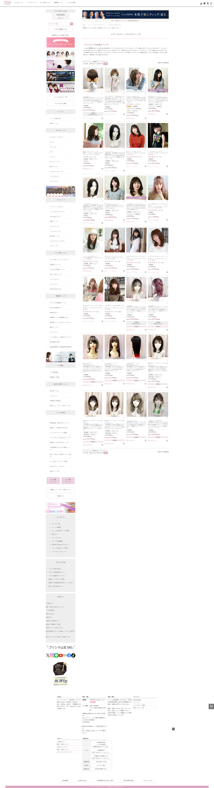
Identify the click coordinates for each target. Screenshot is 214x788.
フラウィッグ (54, 246)
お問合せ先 (85, 738)
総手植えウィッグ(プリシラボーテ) (60, 322)
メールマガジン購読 (139, 705)
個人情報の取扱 (128, 780)
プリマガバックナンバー (59, 551)
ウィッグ (89, 24)
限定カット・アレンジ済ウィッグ (60, 405)
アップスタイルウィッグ (57, 211)
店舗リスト (60, 496)
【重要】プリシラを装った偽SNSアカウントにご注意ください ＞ (102, 28)
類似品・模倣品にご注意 (53, 624)
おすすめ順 (85, 63)
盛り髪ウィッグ (54, 236)
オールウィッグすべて (56, 137)
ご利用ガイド (50, 603)
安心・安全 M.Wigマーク (55, 586)
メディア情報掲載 (57, 541)
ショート (52, 156)
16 (162, 262)
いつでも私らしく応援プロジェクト (60, 337)
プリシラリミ (54, 181)
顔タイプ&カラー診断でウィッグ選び (60, 455)
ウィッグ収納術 (56, 527)
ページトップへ (173, 729)
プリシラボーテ (54, 176)
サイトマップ (148, 780)
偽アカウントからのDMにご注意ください (58, 637)
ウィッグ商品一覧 (55, 118)
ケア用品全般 (54, 372)
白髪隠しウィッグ (55, 264)
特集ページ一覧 (54, 471)
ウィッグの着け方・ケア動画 (60, 530)
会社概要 (65, 780)
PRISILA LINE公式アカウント (61, 544)
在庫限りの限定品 (55, 400)
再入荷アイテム (54, 391)
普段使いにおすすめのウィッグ (59, 442)
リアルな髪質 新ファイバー (56, 575)
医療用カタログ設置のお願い (60, 35)
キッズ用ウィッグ (53, 480)
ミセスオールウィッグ (56, 171)
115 (119, 311)
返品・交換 (111, 696)
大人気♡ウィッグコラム (57, 466)
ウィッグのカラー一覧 (60, 97)
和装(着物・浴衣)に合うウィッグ (59, 423)
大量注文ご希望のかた (52, 620)
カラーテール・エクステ (57, 241)
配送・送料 (85, 696)
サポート (59, 738)
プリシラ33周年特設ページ (56, 572)
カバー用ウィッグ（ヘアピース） (60, 259)
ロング (52, 142)
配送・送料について (63, 744)
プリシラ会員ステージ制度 (60, 548)
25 (97, 311)
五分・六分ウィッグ (56, 274)
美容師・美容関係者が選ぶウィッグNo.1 (60, 582)
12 (139, 262)
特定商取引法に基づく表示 (105, 780)
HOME (84, 24)
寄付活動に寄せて (55, 342)
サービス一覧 (56, 523)
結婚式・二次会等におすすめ (58, 427)
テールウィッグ (54, 226)
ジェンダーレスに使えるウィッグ (60, 437)
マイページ (136, 696)
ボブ (51, 152)
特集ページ (55, 534)
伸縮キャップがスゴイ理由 (56, 579)
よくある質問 (50, 610)
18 (119, 261)
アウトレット (54, 396)
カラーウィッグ (54, 161)
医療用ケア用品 (54, 377)
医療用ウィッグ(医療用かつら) (59, 317)
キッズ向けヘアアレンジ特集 (58, 461)
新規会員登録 (61, 14)
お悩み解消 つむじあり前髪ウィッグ (60, 448)
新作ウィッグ (54, 123)
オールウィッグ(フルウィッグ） (99, 24)
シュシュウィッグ (55, 231)
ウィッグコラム (56, 537)
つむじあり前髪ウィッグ (57, 269)
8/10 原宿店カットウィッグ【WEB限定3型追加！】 (126, 20)
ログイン (60, 18)
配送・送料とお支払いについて (55, 607)
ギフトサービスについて (64, 752)
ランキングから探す (61, 103)
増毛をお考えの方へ (56, 289)
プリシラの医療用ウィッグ (58, 302)
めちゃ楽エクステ (55, 216)
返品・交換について (114, 710)
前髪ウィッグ (54, 221)
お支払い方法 (76, 706)
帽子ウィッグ (54, 166)
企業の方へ (49, 617)
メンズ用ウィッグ (68, 480)
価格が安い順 (92, 63)
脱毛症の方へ (54, 312)
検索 (71, 24)
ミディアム (53, 147)
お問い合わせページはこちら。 (101, 752)
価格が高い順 (100, 63)
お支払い (59, 696)
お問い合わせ (50, 614)
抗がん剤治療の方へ (56, 307)
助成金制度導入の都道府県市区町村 (60, 347)
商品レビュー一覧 (138, 707)
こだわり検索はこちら (60, 29)
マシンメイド (54, 284)
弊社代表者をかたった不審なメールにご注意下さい (60, 632)
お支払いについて (62, 747)
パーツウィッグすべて (56, 206)
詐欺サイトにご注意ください (54, 627)
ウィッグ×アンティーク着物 (58, 432)
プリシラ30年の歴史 (54, 569)
